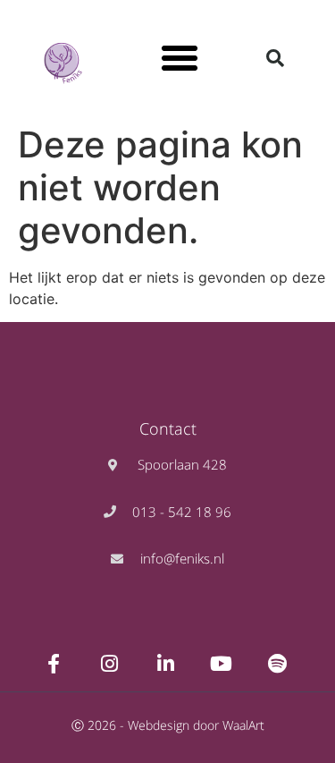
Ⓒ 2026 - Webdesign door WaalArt (167, 724)
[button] (179, 58)
